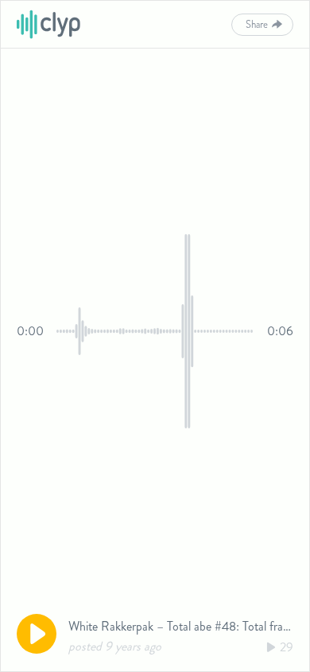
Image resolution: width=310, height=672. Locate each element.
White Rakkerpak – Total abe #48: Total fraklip (184, 626)
